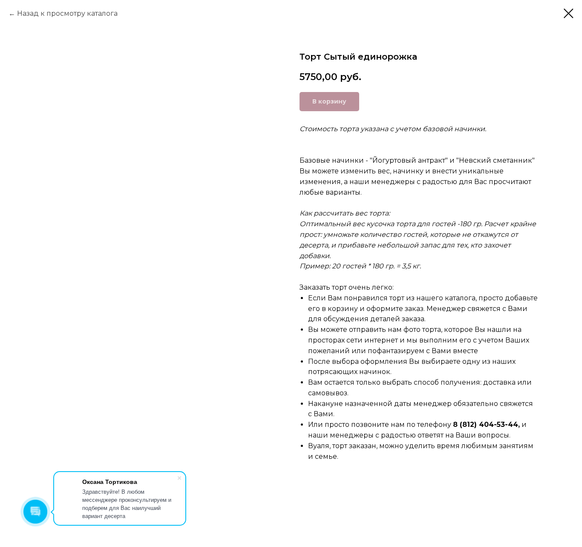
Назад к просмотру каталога (67, 13)
